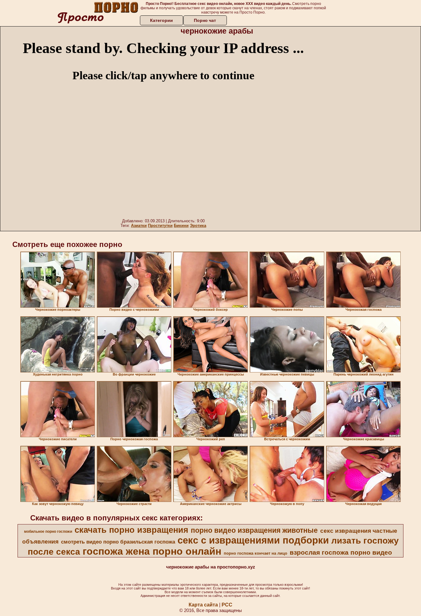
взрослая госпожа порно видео (341, 552)
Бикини (181, 225)
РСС (227, 604)
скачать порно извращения (131, 530)
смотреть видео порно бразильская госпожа (118, 542)
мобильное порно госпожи (48, 531)
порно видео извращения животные (254, 530)
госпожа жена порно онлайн (152, 551)
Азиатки (139, 225)
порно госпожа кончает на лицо (255, 553)
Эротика (198, 225)
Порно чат (205, 20)
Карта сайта (203, 604)
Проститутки (160, 225)
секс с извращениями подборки (253, 540)
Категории (161, 20)
